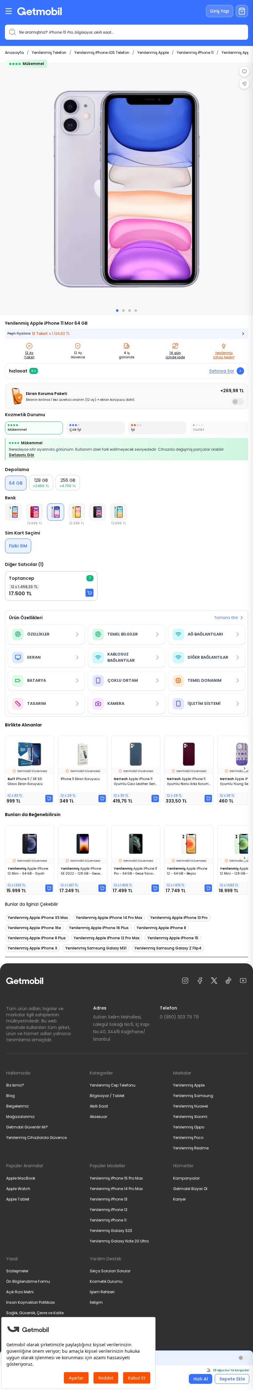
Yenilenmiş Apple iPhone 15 (172, 938)
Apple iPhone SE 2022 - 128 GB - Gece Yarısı (81, 871)
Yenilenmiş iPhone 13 (108, 1199)
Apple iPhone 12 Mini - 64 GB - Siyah (28, 871)
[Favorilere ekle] (244, 71)
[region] (126, 189)
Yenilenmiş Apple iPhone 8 (161, 927)
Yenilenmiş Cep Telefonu (112, 1085)
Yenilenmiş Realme (191, 1148)
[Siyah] (97, 512)
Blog (10, 1095)
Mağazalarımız (20, 1116)
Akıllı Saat (99, 1106)
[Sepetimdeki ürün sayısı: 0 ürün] (242, 11)
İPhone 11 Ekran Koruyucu (80, 779)
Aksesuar (98, 1116)
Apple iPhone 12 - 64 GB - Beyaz (187, 871)
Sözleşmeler (17, 1271)
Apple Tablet (17, 1199)
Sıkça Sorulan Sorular (110, 1271)
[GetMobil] (39, 11)
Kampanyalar (186, 1178)
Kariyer (179, 1199)
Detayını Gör (21, 454)
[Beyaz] (13, 512)
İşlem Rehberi (102, 1291)
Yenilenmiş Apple (153, 52)
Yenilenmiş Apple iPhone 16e (34, 927)
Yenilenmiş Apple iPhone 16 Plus (99, 927)
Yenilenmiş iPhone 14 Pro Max (116, 1188)
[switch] (238, 401)
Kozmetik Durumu (106, 1281)
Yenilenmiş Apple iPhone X (32, 948)
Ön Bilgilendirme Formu (28, 1281)
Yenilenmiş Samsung (193, 1095)
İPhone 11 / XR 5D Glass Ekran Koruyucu (25, 781)
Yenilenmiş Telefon (49, 52)
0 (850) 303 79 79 (179, 1017)
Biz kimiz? (15, 1085)
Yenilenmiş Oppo (188, 1127)
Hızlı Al (200, 1379)
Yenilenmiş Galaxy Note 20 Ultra (119, 1241)
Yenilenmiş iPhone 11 (195, 52)
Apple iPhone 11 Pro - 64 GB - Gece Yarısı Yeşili (135, 871)
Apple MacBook (20, 1178)
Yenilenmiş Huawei (190, 1106)
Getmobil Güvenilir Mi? (27, 1127)
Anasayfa (14, 52)
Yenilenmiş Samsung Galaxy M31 (95, 948)
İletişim (96, 1302)
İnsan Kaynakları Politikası (30, 1302)
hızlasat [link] (18, 371)
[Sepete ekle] (89, 593)
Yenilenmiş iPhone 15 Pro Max (116, 1178)
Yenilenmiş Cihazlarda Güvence (36, 1137)
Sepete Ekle (232, 1379)
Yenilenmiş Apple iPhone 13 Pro (179, 917)
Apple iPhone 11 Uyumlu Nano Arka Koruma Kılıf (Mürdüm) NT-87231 (189, 781)
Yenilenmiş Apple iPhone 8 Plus (37, 938)
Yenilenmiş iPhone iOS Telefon (101, 52)
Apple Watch (18, 1188)
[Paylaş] (244, 84)
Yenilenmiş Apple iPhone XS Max (38, 917)
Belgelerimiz (17, 1106)
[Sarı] (76, 512)
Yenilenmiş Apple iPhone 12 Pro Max (106, 938)
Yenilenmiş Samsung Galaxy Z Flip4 (168, 948)
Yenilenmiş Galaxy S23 (111, 1230)
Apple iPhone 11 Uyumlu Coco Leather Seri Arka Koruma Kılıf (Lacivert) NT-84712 (136, 781)
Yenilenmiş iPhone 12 (108, 1209)
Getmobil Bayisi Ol (190, 1188)
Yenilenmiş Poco (188, 1137)
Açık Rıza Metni (20, 1291)
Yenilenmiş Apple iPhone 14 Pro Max (109, 917)
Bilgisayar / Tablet (107, 1095)
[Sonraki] (244, 768)
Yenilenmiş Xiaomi (190, 1116)
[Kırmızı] (34, 512)
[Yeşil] (118, 512)
